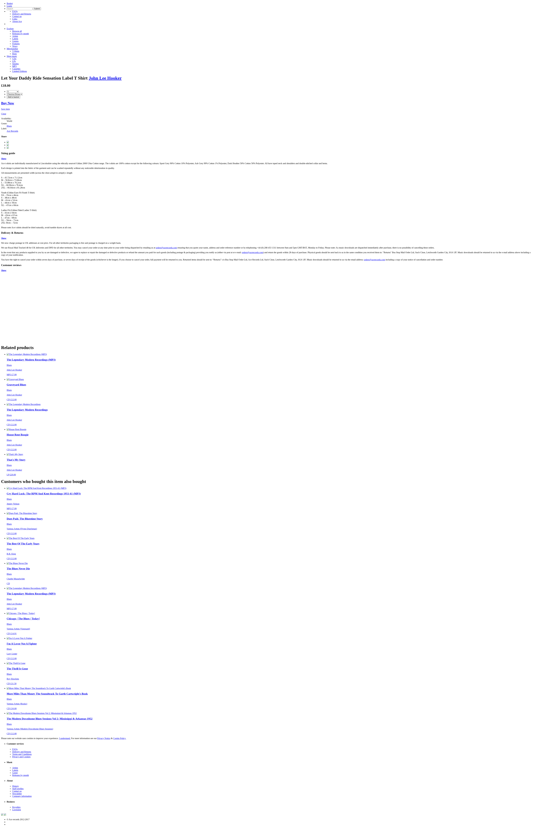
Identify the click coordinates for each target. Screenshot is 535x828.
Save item (5, 109)
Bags (14, 54)
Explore (10, 28)
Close (3, 114)
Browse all (17, 31)
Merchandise (12, 49)
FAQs (15, 11)
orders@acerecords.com (166, 248)
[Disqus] (267, 306)
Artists (15, 36)
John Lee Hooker (105, 78)
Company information (22, 796)
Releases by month (20, 33)
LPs (14, 61)
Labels (15, 38)
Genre (15, 773)
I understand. (64, 738)
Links (14, 19)
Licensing (16, 809)
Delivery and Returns (21, 14)
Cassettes (16, 69)
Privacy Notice (103, 738)
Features (16, 44)
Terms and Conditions (22, 754)
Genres (15, 41)
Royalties (16, 807)
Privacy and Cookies (21, 757)
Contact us (17, 16)
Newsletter (17, 793)
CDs (14, 59)
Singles (15, 64)
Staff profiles (18, 788)
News (14, 46)
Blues (9, 126)
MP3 (14, 66)
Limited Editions (19, 71)
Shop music (12, 56)
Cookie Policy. (119, 738)
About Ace (17, 21)
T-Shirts (15, 51)
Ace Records (12, 131)
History (15, 786)
